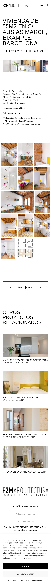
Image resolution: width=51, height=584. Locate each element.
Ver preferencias (25, 574)
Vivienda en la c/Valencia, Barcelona (24, 472)
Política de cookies (15, 580)
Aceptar (25, 566)
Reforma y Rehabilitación (23, 51)
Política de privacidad (33, 580)
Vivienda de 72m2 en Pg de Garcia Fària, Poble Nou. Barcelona (25, 361)
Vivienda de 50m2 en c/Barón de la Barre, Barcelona (22, 398)
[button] (42, 5)
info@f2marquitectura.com (25, 506)
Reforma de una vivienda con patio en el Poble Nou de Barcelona (25, 435)
